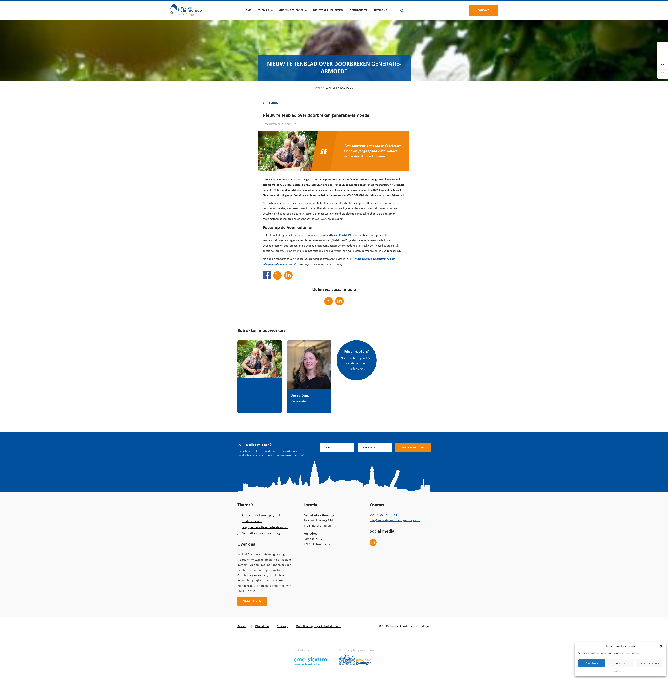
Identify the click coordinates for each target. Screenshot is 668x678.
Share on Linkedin (288, 275)
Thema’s (264, 10)
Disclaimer (262, 626)
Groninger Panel (291, 10)
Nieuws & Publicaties (328, 10)
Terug (273, 103)
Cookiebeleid (618, 671)
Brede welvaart (252, 521)
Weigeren (620, 663)
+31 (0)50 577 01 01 (383, 515)
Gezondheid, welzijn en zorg (261, 533)
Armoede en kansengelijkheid (262, 515)
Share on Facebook (267, 275)
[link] (662, 46)
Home (247, 10)
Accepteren (592, 663)
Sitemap (282, 626)
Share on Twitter (277, 275)
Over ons (380, 10)
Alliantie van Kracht (335, 235)
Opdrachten (358, 10)
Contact (483, 10)
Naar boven (252, 601)
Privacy (242, 626)
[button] (661, 646)
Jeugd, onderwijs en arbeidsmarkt (265, 527)
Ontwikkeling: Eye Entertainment (318, 626)
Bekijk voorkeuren (649, 663)
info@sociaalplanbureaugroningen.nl (395, 520)
